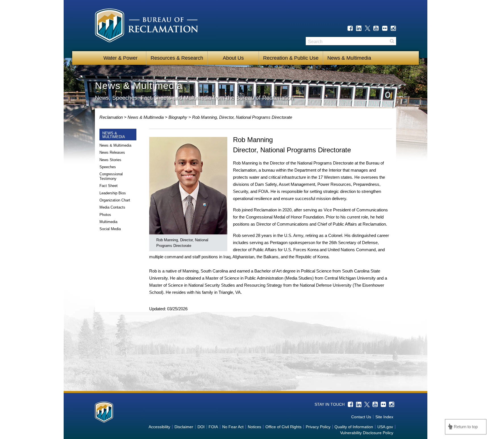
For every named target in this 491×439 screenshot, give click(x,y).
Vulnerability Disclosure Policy (366, 432)
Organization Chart (114, 200)
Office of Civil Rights (283, 427)
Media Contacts (112, 207)
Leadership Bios (112, 193)
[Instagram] (393, 28)
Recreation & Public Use (291, 58)
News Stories (110, 160)
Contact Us (361, 417)
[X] (367, 28)
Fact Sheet (108, 186)
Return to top (466, 426)
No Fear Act (233, 427)
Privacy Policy (318, 427)
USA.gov (385, 427)
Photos (105, 215)
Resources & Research (177, 58)
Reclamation (111, 117)
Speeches (107, 167)
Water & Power (120, 58)
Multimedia (108, 222)
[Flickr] (385, 28)
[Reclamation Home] (146, 26)
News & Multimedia (349, 58)
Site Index (384, 417)
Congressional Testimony (111, 176)
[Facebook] (350, 28)
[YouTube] (376, 28)
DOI (201, 427)
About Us (233, 58)
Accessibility (159, 427)
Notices (254, 427)
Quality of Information (353, 427)
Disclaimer (183, 427)
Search (392, 41)
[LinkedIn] (358, 28)
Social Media (110, 229)
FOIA (213, 427)
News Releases (112, 152)
